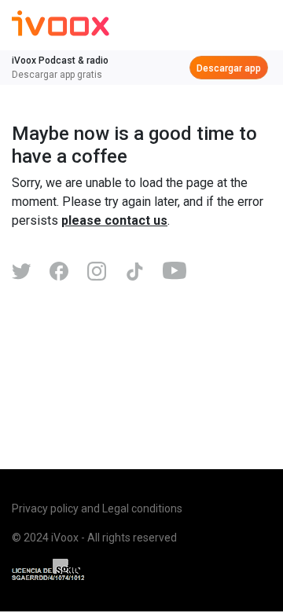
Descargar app (229, 68)
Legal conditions (142, 508)
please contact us (114, 220)
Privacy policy (45, 508)
